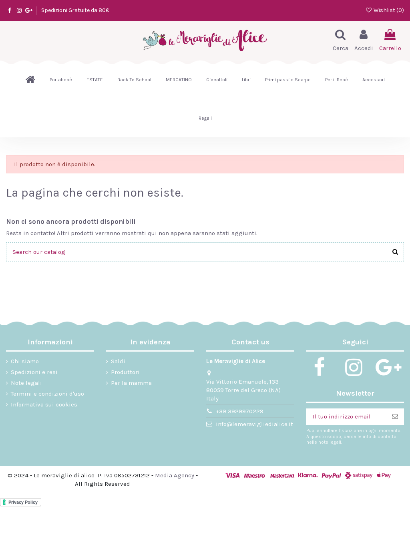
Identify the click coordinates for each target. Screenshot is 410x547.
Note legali (26, 382)
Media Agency (174, 475)
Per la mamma (131, 382)
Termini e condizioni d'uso (47, 393)
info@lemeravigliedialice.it (254, 424)
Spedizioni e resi (34, 372)
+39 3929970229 (239, 411)
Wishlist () (388, 10)
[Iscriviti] (395, 416)
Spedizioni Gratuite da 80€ (75, 10)
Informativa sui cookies (44, 404)
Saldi (118, 361)
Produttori (125, 372)
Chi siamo (25, 361)
